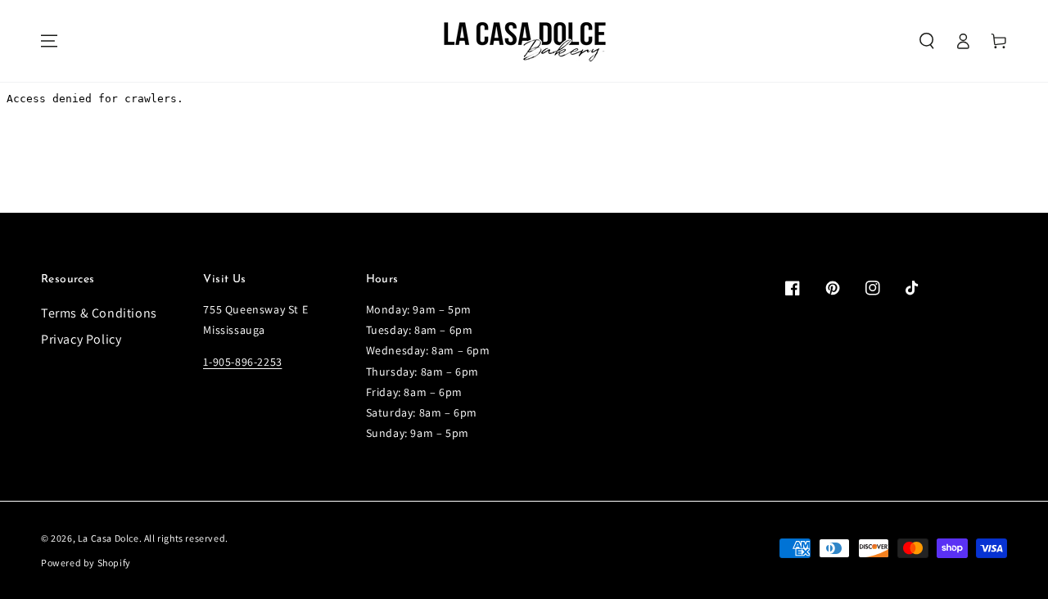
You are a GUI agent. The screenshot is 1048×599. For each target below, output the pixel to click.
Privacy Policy (81, 339)
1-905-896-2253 (242, 361)
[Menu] (49, 41)
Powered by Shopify (86, 562)
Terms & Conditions (99, 313)
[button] (927, 41)
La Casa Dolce (108, 538)
